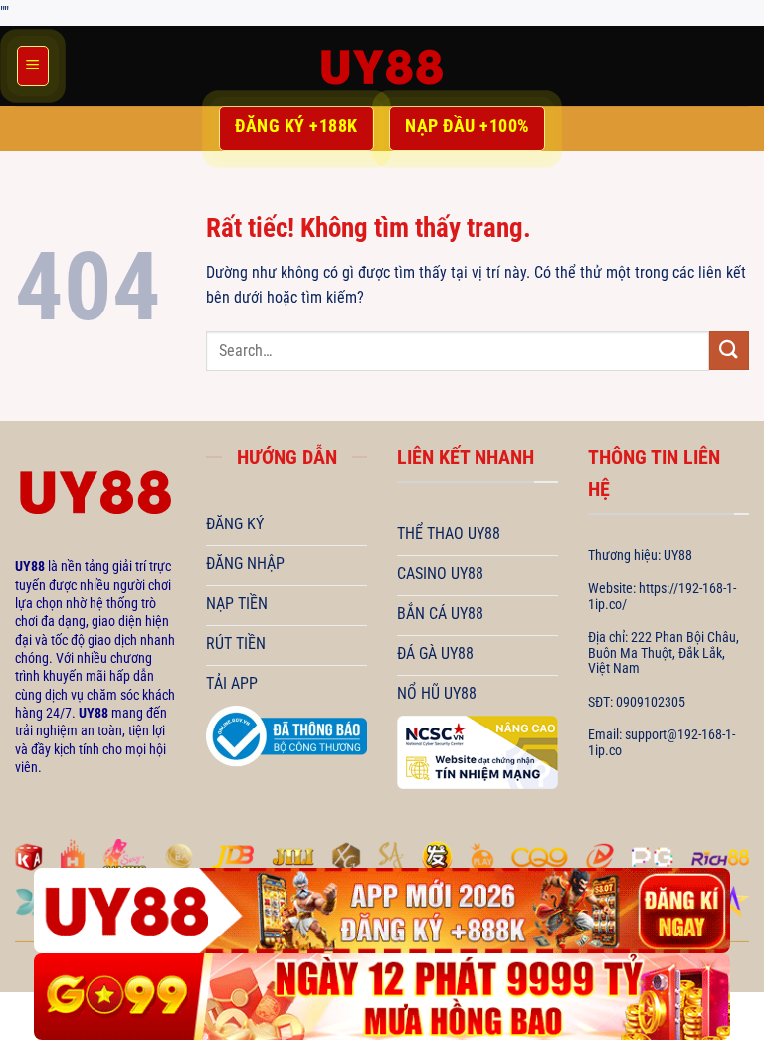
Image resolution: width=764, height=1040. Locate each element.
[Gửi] (729, 350)
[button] (33, 66)
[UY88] (382, 66)
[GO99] (382, 996)
